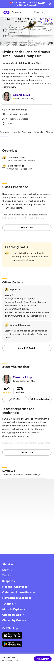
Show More (27, 227)
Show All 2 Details (26, 348)
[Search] (43, 12)
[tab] (4, 132)
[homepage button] (6, 12)
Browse (15, 12)
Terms (29, 5)
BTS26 (41, 2)
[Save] (49, 21)
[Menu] (48, 12)
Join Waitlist (43, 659)
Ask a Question (42, 399)
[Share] (43, 21)
